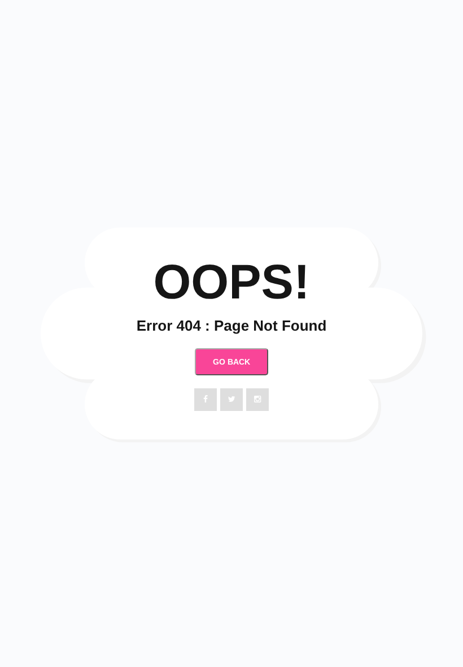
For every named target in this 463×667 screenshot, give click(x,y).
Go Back (231, 361)
